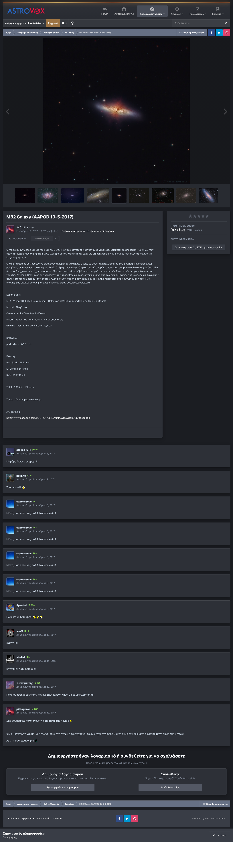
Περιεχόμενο (196, 14)
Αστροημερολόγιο (124, 13)
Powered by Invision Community (208, 818)
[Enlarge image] (23, 487)
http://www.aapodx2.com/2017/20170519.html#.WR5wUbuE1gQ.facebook (48, 417)
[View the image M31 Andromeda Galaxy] (208, 195)
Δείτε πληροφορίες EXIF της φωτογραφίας (198, 247)
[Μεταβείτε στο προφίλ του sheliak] (10, 659)
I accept (220, 835)
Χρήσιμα (217, 14)
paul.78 (21, 475)
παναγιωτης (24, 683)
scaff (19, 631)
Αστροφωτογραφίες (151, 14)
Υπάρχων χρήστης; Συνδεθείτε (24, 23)
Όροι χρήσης (10, 837)
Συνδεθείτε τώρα (170, 787)
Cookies (58, 818)
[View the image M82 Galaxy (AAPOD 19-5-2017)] (119, 195)
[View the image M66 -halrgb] (25, 195)
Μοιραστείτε (18, 238)
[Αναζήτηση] (226, 23)
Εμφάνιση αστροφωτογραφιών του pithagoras (88, 231)
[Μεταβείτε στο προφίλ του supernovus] (10, 504)
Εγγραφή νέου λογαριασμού (63, 787)
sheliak (20, 657)
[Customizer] (64, 23)
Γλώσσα (12, 818)
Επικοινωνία (43, 818)
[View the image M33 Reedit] (163, 195)
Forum (104, 13)
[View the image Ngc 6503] (139, 195)
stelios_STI (23, 449)
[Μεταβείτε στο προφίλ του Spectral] (10, 607)
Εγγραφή (53, 23)
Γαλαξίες (178, 230)
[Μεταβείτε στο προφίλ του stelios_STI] (10, 452)
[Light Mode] (72, 23)
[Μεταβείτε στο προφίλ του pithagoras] (10, 229)
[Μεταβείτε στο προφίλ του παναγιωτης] (10, 685)
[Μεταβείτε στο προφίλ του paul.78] (10, 478)
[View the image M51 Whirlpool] (72, 195)
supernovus (24, 501)
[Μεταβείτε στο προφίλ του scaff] (10, 633)
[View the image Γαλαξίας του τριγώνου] (47, 195)
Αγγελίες (176, 14)
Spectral (21, 605)
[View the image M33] (186, 195)
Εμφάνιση (27, 818)
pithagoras (28, 227)
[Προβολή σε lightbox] (116, 111)
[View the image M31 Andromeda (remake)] (98, 195)
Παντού (214, 23)
